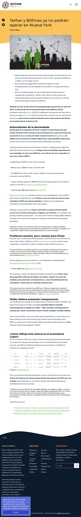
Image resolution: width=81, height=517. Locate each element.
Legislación (33, 469)
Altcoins (44, 450)
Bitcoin (43, 453)
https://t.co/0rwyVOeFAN (27, 263)
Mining (31, 472)
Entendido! (16, 512)
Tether (29, 112)
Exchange (33, 466)
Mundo (43, 472)
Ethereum (33, 463)
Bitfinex (25, 115)
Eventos (44, 463)
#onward (13, 263)
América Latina (32, 454)
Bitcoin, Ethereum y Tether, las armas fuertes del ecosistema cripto (42, 408)
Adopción (33, 450)
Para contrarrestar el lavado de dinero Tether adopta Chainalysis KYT (42, 411)
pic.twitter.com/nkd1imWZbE (36, 185)
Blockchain (45, 456)
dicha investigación (20, 195)
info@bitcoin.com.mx (63, 513)
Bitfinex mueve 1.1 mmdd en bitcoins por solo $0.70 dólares (38, 413)
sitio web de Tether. (32, 255)
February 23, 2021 (35, 269)
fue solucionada (45, 241)
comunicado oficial (51, 294)
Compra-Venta (32, 459)
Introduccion (46, 466)
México (43, 469)
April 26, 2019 (40, 190)
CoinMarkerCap (22, 370)
